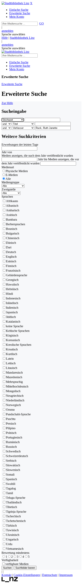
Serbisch (11, 460)
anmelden (7, 30)
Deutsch (11, 252)
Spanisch (11, 479)
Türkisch (11, 525)
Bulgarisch (12, 233)
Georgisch (12, 279)
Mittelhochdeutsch (17, 386)
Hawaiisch (12, 284)
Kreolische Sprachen (18, 344)
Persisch (11, 423)
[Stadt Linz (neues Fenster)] (10, 581)
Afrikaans (12, 201)
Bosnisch (11, 228)
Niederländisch (15, 400)
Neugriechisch (15, 395)
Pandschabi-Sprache (18, 414)
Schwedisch (13, 451)
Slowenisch (13, 470)
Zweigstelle (9, 189)
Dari (8, 247)
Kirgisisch (12, 335)
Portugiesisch (14, 437)
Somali (10, 474)
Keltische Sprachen (18, 330)
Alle (8, 178)
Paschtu (10, 419)
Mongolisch (13, 391)
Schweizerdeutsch (17, 456)
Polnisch (11, 432)
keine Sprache (14, 326)
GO (41, 23)
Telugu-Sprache (15, 497)
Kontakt (6, 575)
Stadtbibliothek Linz (22, 37)
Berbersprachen (15, 224)
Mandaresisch (14, 372)
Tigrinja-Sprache (16, 511)
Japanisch (12, 312)
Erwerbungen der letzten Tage (20, 144)
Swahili (10, 483)
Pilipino (10, 428)
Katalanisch (13, 321)
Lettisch (11, 363)
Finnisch (11, 266)
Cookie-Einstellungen (27, 575)
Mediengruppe (10, 182)
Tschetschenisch (16, 521)
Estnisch (11, 261)
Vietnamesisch (15, 548)
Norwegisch (13, 405)
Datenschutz (49, 575)
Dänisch (11, 242)
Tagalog (11, 488)
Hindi (9, 293)
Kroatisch (12, 349)
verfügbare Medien (17, 564)
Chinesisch (12, 238)
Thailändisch (14, 502)
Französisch (13, 270)
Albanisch (12, 205)
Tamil (9, 493)
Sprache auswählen (13, 34)
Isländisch (12, 303)
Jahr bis (42, 159)
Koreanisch (13, 340)
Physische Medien (17, 171)
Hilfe (5, 37)
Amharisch (12, 210)
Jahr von (7, 152)
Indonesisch (13, 298)
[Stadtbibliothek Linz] (15, 3)
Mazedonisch (14, 377)
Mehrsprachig (14, 381)
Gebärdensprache (16, 275)
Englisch (11, 256)
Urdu (9, 544)
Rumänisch (13, 442)
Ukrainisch (12, 534)
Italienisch (12, 307)
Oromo (10, 409)
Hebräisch (12, 289)
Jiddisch (11, 317)
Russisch (11, 446)
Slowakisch (13, 465)
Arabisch (11, 215)
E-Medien (12, 175)
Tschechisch (13, 516)
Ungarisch (12, 539)
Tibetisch (11, 507)
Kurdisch (11, 354)
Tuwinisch (12, 530)
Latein (10, 358)
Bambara (11, 219)
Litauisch (11, 368)
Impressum (66, 575)
